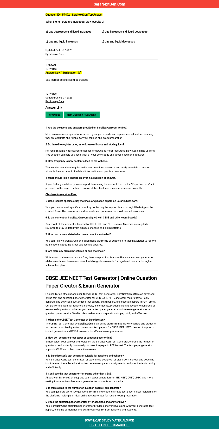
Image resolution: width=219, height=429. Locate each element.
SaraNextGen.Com (109, 4)
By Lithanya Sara (55, 54)
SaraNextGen (85, 323)
